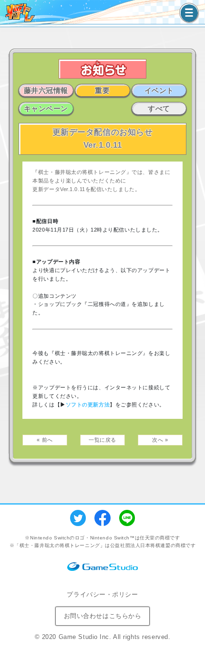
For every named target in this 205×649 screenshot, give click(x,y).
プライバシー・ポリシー (102, 594)
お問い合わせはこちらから (103, 615)
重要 (102, 90)
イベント (159, 90)
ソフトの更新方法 (88, 404)
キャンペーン (46, 108)
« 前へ (44, 440)
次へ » (160, 440)
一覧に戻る (102, 440)
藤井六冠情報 (46, 90)
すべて (159, 108)
